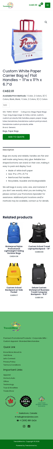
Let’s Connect (9, 358)
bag (10, 115)
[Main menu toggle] (47, 5)
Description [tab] (8, 150)
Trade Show (8, 391)
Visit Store (7, 355)
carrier (33, 115)
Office (6, 381)
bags (14, 115)
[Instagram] (24, 426)
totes (5, 121)
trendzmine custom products (15, 124)
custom (40, 115)
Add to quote (16, 136)
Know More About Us (12, 352)
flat (19, 118)
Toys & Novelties (10, 388)
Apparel (7, 375)
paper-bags (41, 118)
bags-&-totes (24, 115)
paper (32, 118)
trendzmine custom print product (32, 121)
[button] (45, 22)
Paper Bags (42, 112)
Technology (8, 384)
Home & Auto (9, 378)
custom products (10, 118)
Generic (12, 127)
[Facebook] (28, 426)
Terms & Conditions (12, 365)
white (31, 124)
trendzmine (13, 121)
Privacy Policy (9, 362)
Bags (33, 112)
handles (25, 118)
